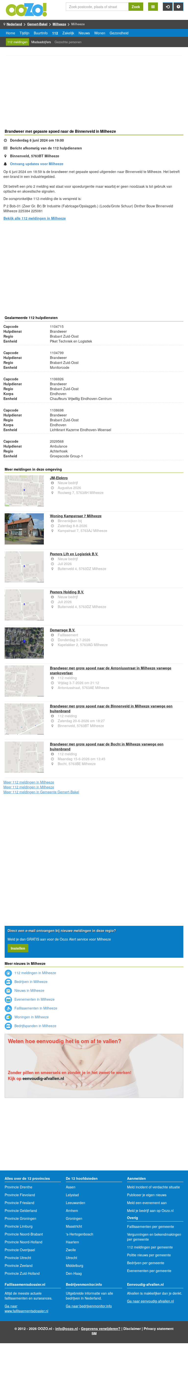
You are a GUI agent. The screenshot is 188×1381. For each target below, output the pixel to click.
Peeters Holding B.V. (67, 591)
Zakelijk (68, 32)
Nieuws (84, 32)
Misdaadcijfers (41, 42)
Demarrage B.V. (62, 629)
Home (10, 32)
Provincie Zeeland (19, 1265)
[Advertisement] (94, 93)
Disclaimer (132, 1328)
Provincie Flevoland (20, 1194)
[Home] (26, 9)
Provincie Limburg (19, 1226)
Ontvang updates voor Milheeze (36, 163)
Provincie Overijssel (20, 1249)
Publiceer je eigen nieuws (146, 1194)
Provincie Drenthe (18, 1186)
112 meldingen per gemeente (150, 1247)
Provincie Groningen (20, 1218)
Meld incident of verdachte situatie (153, 1186)
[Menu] (153, 6)
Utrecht (71, 1257)
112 (55, 32)
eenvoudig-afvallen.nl (43, 1078)
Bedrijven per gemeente (145, 1262)
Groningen (74, 1218)
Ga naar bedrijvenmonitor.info (89, 1305)
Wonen (99, 32)
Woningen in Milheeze (31, 1016)
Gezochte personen (68, 42)
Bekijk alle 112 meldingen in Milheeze (34, 218)
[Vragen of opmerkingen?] (178, 6)
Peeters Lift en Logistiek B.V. (74, 553)
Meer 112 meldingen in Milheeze (28, 782)
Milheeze (59, 24)
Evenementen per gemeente (149, 1270)
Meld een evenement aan (147, 1202)
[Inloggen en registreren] (168, 6)
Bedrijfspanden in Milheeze (34, 1025)
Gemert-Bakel (37, 24)
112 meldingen (17, 42)
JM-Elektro (59, 477)
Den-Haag (74, 1273)
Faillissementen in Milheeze (35, 1008)
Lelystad (72, 1194)
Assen (70, 1186)
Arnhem (72, 1210)
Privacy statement (159, 1328)
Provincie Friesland (19, 1202)
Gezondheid (119, 32)
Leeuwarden (75, 1202)
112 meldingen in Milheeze (34, 972)
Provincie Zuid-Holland (22, 1273)
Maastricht (74, 1226)
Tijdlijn (24, 32)
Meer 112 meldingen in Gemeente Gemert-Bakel (41, 791)
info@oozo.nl (66, 1328)
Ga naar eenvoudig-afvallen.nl (150, 1301)
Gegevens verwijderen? (100, 1328)
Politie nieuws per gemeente (149, 1254)
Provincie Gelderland (21, 1210)
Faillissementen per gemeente (150, 1226)
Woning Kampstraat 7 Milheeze (76, 515)
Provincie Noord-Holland (23, 1241)
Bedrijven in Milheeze (30, 981)
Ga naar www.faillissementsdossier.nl (26, 1308)
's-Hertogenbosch (79, 1234)
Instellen (18, 948)
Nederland (14, 24)
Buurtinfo (41, 32)
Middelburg (74, 1265)
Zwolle (71, 1249)
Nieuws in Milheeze (28, 990)
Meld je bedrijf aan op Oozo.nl (150, 1210)
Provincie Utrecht (18, 1257)
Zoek (136, 6)
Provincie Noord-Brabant (24, 1234)
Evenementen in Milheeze (34, 999)
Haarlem (72, 1241)
